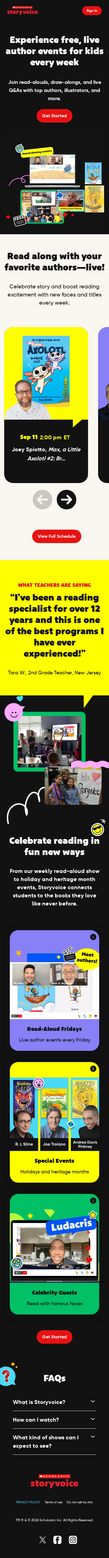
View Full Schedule (57, 536)
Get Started (54, 116)
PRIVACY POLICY (28, 1502)
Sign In (92, 10)
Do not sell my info (80, 1502)
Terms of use (53, 1502)
